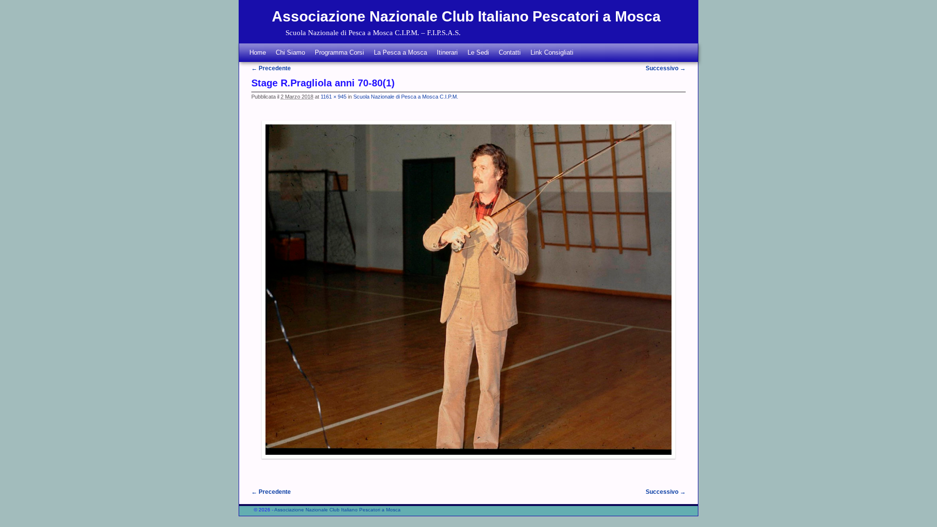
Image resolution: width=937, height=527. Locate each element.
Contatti (510, 52)
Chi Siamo (290, 52)
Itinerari (447, 52)
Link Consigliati (551, 52)
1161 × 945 (333, 97)
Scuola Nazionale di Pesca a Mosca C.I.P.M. (405, 97)
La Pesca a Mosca (400, 52)
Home (257, 52)
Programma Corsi (339, 52)
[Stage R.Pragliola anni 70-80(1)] (468, 290)
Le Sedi (478, 52)
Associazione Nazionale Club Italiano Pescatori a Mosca (466, 16)
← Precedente (271, 68)
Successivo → (666, 68)
